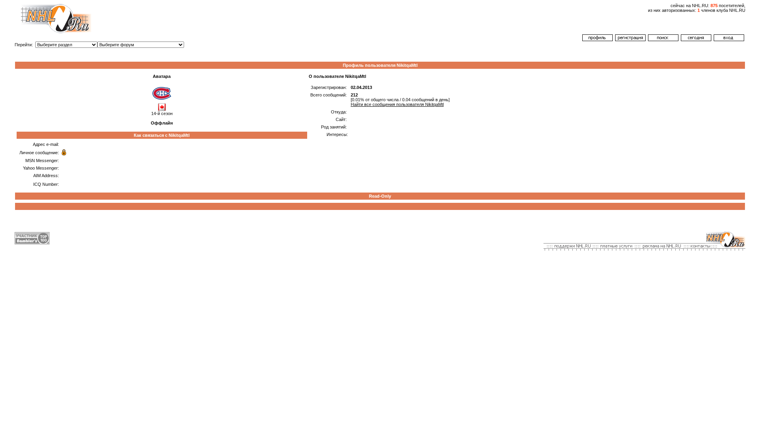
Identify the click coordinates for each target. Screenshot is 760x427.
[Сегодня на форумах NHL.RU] (696, 39)
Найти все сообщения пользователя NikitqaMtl (397, 104)
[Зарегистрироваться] (630, 39)
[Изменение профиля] (597, 39)
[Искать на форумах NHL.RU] (663, 39)
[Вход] (729, 39)
